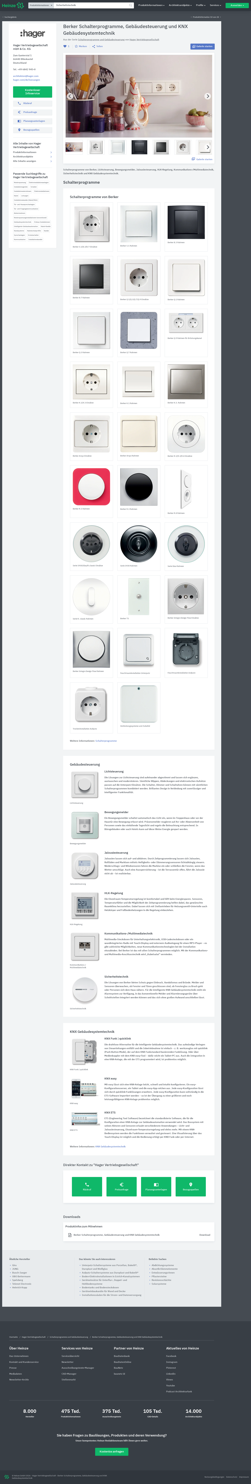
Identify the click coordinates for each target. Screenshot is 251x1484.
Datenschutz (232, 1477)
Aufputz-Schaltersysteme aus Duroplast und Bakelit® (110, 1273)
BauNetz (118, 1368)
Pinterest (171, 1368)
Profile (199, 5)
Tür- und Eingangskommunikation (26, 209)
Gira (14, 1265)
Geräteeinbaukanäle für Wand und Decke (104, 1291)
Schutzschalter (33, 235)
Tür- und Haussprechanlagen (24, 204)
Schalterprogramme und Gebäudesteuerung (101, 40)
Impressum (244, 1477)
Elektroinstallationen (41, 191)
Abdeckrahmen (19, 213)
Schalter (34, 187)
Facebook (171, 1356)
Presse (13, 1368)
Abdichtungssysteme (163, 1265)
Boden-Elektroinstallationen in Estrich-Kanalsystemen (111, 1276)
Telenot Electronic (21, 1284)
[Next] (207, 96)
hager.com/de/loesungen (26, 80)
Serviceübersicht (70, 1356)
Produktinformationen (150, 5)
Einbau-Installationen (42, 222)
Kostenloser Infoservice (32, 92)
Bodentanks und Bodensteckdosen (100, 1288)
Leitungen (24, 196)
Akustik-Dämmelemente (165, 1269)
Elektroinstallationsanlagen (39, 182)
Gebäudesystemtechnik (22, 222)
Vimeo (169, 1380)
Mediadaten (15, 1374)
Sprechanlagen (19, 235)
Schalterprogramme (106, 741)
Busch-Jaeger (19, 1273)
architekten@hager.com (25, 76)
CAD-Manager (69, 1374)
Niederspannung (20, 182)
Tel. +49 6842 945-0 (24, 69)
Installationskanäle (35, 239)
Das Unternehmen (18, 1356)
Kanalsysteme (19, 231)
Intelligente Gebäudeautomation (26, 226)
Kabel (16, 196)
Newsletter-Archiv (19, 1380)
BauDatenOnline (122, 1362)
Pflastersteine (159, 1276)
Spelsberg (17, 1280)
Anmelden (236, 5)
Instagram (171, 1362)
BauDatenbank (122, 1356)
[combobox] (94, 5)
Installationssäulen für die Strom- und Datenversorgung (111, 1295)
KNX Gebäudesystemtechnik (110, 1147)
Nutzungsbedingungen (215, 1477)
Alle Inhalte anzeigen (24, 161)
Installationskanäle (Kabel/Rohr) (26, 200)
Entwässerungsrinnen (163, 1273)
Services (214, 5)
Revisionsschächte (161, 1280)
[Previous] (70, 96)
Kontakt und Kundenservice (24, 1362)
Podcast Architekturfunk (179, 1392)
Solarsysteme (159, 1284)
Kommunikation (19, 239)
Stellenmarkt (69, 1380)
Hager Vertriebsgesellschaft (144, 40)
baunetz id (119, 1374)
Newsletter (67, 1362)
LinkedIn (170, 1374)
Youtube (170, 1386)
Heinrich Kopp (19, 1288)
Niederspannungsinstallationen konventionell (30, 218)
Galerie (204, 46)
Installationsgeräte (21, 187)
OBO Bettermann (21, 1276)
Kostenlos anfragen (112, 1451)
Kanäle (46, 231)
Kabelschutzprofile (34, 231)
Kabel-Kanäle (46, 226)
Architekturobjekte (179, 5)
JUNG (15, 1269)
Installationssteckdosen (22, 191)
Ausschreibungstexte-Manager (78, 1368)
